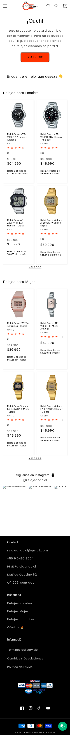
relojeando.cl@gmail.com (27, 550)
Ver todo (35, 267)
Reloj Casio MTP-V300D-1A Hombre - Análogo (18, 137)
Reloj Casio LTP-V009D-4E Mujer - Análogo (50, 326)
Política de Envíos (20, 667)
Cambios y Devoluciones (25, 658)
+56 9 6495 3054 (20, 558)
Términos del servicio (22, 650)
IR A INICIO (35, 57)
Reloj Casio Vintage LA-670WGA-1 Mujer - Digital (18, 409)
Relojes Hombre (19, 603)
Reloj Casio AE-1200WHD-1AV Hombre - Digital (16, 223)
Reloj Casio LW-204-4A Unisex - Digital (18, 324)
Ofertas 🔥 (15, 627)
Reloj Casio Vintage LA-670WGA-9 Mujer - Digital (51, 409)
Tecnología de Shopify (44, 732)
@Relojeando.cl (23, 566)
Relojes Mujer (17, 611)
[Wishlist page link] (48, 6)
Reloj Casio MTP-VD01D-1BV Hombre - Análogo (51, 137)
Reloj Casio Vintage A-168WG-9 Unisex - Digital (51, 223)
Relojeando (27, 732)
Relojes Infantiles (20, 619)
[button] (5, 6)
